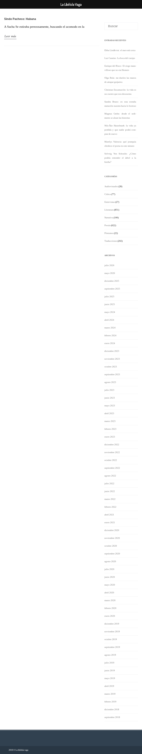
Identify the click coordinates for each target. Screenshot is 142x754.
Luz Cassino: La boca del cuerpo (119, 58)
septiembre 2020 (112, 553)
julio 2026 (109, 265)
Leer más (10, 36)
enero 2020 (109, 616)
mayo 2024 (109, 312)
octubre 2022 (110, 460)
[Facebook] (130, 750)
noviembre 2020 (112, 538)
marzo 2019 (110, 694)
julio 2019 (109, 662)
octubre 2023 (110, 366)
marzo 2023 (110, 421)
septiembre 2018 (112, 717)
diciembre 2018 (111, 709)
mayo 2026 (109, 273)
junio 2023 (109, 397)
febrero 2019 (110, 701)
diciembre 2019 (111, 623)
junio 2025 (109, 304)
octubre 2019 (110, 639)
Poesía (107, 225)
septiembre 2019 (112, 647)
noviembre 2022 (112, 452)
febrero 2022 (110, 507)
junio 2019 (109, 670)
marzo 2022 (110, 499)
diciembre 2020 (111, 530)
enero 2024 (109, 343)
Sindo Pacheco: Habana (20, 18)
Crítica (107, 194)
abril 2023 (109, 413)
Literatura (109, 209)
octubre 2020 (110, 546)
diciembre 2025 (111, 281)
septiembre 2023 (112, 374)
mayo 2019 (109, 678)
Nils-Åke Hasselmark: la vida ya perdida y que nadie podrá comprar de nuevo (120, 129)
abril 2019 (109, 686)
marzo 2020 (110, 600)
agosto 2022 (110, 475)
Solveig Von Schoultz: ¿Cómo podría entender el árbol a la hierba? (120, 157)
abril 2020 (109, 592)
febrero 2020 (110, 608)
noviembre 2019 (112, 631)
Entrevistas (109, 202)
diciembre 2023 (111, 351)
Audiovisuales (111, 186)
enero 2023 (109, 436)
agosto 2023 (110, 382)
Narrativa (108, 217)
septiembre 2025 (112, 288)
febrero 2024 (110, 335)
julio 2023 (109, 390)
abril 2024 (109, 320)
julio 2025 (109, 296)
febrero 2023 (110, 429)
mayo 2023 (109, 405)
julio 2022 (109, 483)
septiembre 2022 (112, 468)
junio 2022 (109, 491)
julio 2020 (109, 569)
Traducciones (110, 241)
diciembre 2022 (111, 444)
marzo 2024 (110, 327)
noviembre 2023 (112, 359)
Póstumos (108, 233)
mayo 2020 (109, 584)
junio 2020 (109, 577)
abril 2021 (109, 514)
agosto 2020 (110, 561)
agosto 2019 (110, 655)
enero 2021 (109, 522)
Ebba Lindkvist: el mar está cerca (119, 50)
